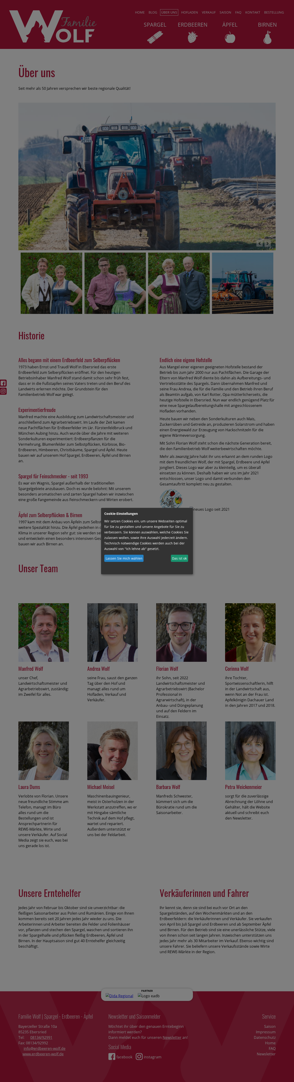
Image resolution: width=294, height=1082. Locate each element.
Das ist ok (179, 558)
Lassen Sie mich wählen (124, 558)
